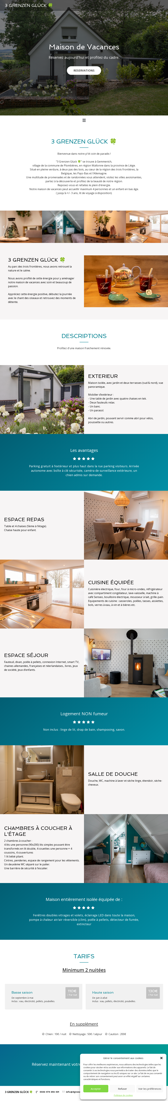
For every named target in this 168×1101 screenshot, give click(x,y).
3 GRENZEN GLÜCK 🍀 (29, 5)
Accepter (96, 1088)
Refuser (122, 1088)
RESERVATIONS (84, 70)
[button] (161, 1058)
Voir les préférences (149, 1088)
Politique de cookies (123, 1095)
